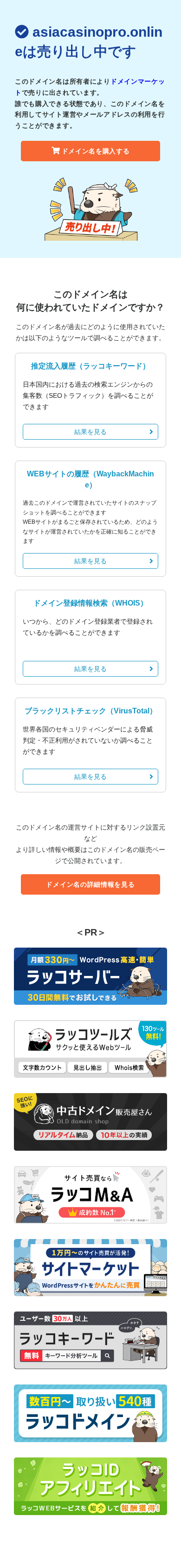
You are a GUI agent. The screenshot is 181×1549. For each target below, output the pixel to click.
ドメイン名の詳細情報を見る (90, 884)
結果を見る (90, 431)
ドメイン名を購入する (96, 151)
